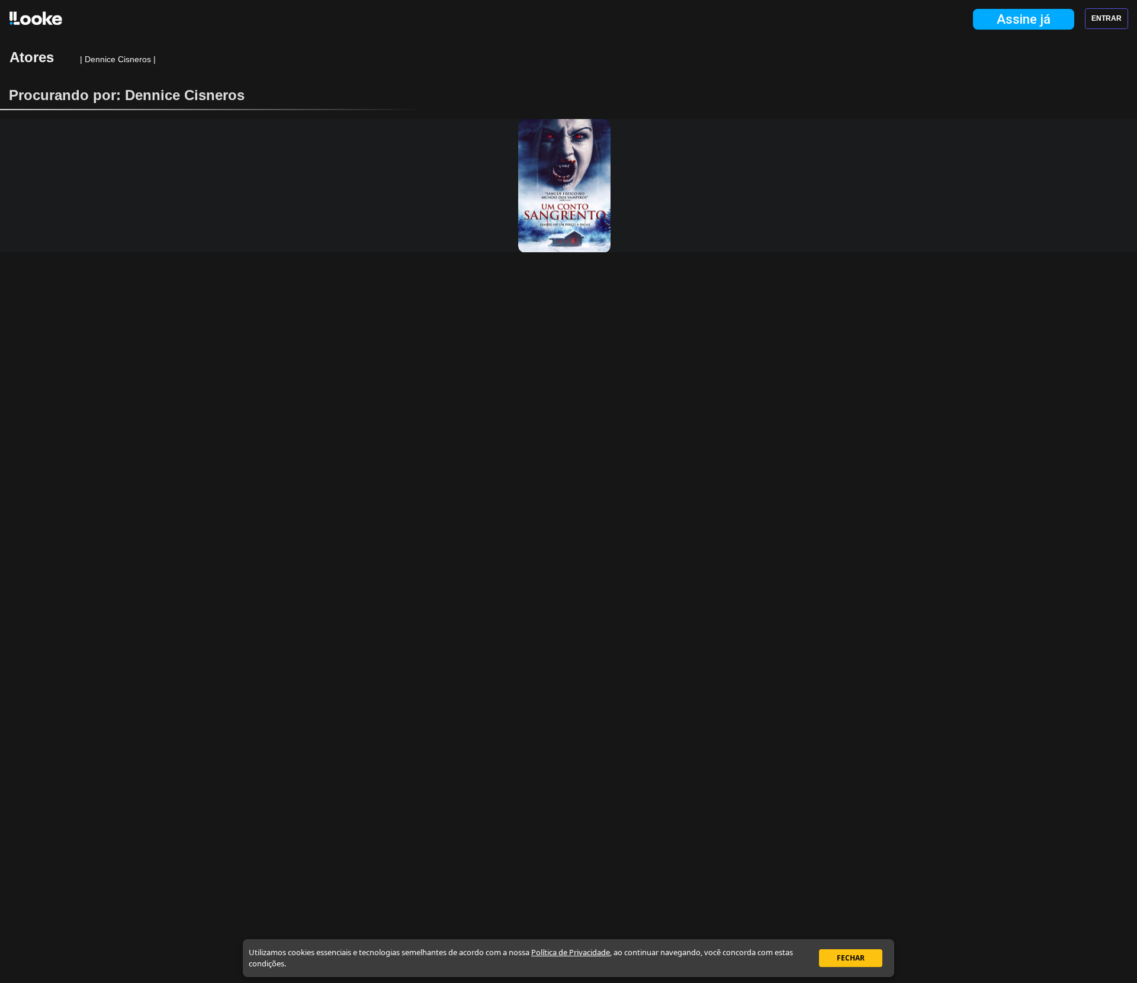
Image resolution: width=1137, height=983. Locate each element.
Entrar (1106, 18)
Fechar (851, 958)
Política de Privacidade (570, 952)
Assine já (1024, 19)
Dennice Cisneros (119, 59)
